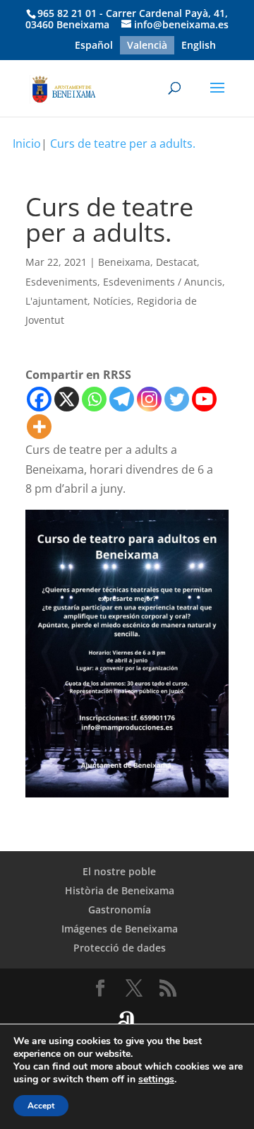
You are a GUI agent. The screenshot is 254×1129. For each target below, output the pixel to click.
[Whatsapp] (94, 399)
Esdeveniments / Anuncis (162, 281)
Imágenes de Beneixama (119, 928)
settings (156, 1079)
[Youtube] (204, 399)
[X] (66, 399)
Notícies (112, 301)
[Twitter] (176, 399)
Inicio (27, 143)
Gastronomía (119, 909)
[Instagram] (149, 399)
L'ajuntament (56, 301)
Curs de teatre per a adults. (122, 143)
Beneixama (124, 262)
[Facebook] (39, 399)
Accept (41, 1105)
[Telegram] (121, 399)
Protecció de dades (119, 947)
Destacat (176, 262)
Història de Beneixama (119, 890)
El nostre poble (119, 871)
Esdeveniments (61, 281)
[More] (39, 426)
